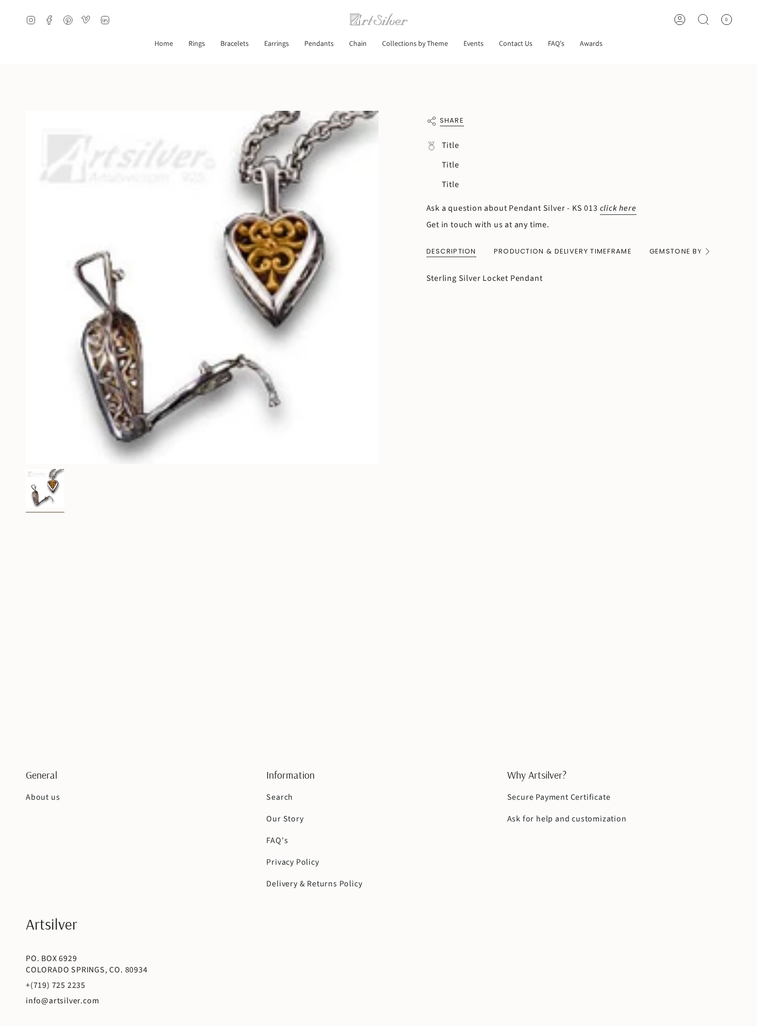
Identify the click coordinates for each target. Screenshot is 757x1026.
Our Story (284, 819)
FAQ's (277, 840)
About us (43, 797)
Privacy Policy (292, 862)
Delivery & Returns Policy (314, 883)
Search (279, 797)
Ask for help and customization (567, 819)
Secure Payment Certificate (559, 797)
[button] (197, 44)
